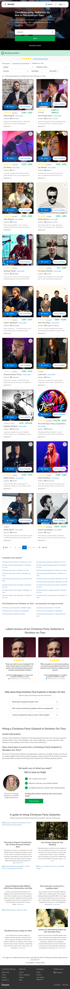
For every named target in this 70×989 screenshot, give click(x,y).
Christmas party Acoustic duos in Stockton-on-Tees (17, 580)
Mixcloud (65, 985)
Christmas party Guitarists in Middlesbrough (16, 608)
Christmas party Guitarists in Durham (48, 608)
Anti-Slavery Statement (40, 978)
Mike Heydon (18, 675)
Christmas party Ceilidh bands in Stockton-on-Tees (51, 574)
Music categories (24, 975)
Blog (20, 980)
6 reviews (14, 113)
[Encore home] (11, 4)
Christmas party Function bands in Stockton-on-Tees (52, 596)
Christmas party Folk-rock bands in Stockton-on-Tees (17, 586)
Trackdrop (57, 985)
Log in (61, 4)
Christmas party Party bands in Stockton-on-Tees (16, 574)
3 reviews (14, 320)
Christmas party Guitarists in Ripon (13, 614)
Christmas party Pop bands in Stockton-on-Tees (51, 582)
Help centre (5, 972)
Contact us (5, 980)
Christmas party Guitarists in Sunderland (15, 611)
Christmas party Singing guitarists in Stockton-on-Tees (51, 566)
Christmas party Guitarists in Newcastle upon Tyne (51, 615)
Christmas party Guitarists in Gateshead (49, 611)
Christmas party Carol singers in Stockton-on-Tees (17, 591)
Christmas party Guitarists (20, 63)
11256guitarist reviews (40, 59)
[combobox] (18, 67)
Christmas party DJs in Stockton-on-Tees (15, 570)
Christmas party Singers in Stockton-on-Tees (51, 562)
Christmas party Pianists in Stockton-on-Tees (17, 562)
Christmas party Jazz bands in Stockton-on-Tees (52, 579)
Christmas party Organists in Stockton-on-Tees (51, 570)
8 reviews (48, 164)
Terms (4, 975)
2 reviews (14, 268)
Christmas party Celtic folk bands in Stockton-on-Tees (17, 596)
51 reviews (41, 112)
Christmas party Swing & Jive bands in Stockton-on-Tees (52, 586)
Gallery (21, 977)
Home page (6, 63)
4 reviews (48, 268)
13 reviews (15, 164)
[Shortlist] (55, 4)
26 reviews (49, 527)
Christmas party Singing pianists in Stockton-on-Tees (17, 566)
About (38, 972)
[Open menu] (5, 4)
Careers (38, 975)
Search (50, 4)
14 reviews (49, 421)
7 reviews (48, 216)
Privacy (4, 977)
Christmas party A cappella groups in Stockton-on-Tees (51, 591)
